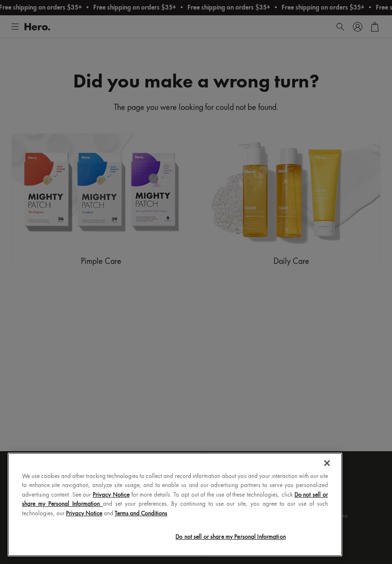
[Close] (327, 463)
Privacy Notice (111, 495)
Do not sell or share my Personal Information (230, 537)
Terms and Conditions (141, 513)
